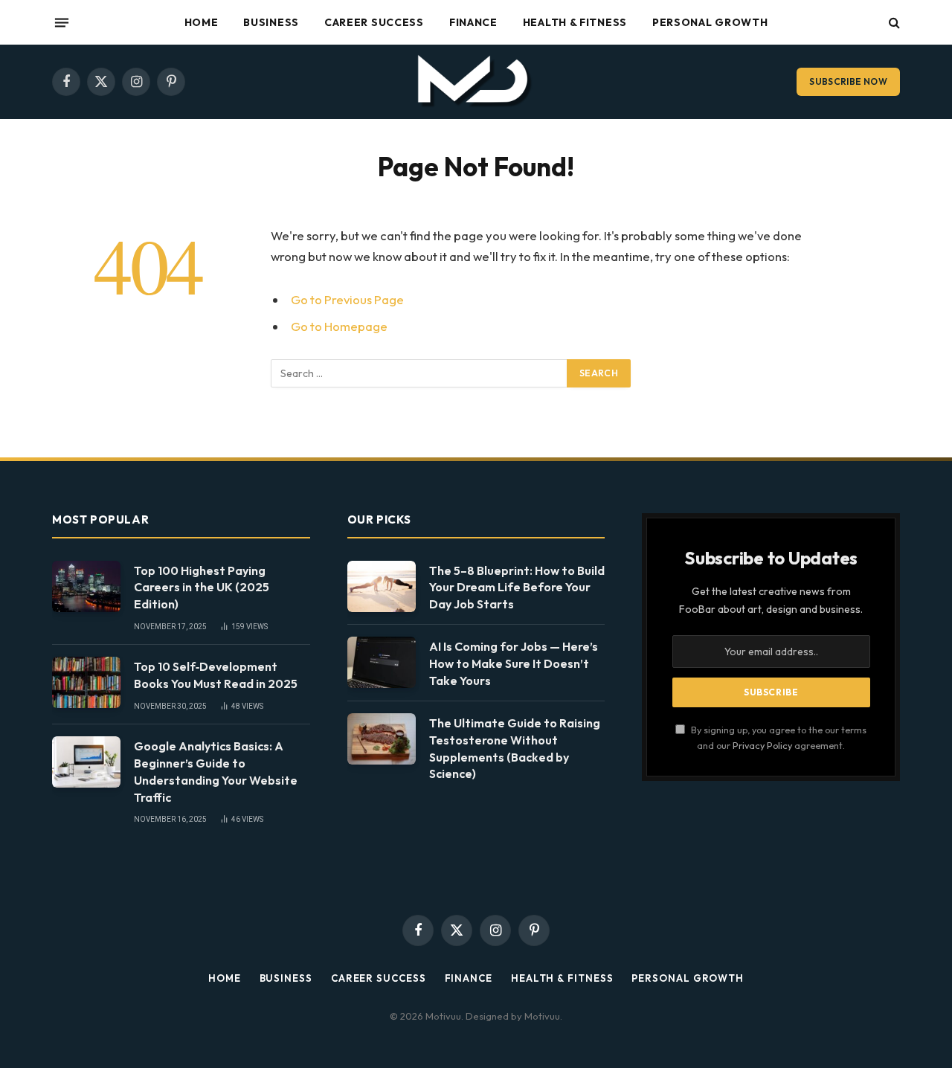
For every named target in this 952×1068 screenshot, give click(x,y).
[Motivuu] (476, 82)
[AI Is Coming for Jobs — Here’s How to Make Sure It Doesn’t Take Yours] (381, 662)
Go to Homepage (339, 326)
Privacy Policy (762, 745)
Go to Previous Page (347, 299)
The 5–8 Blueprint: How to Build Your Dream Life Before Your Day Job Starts (517, 587)
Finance (473, 22)
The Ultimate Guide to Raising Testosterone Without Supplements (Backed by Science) (514, 748)
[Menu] (61, 22)
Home (201, 22)
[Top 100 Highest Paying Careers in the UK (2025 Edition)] (86, 586)
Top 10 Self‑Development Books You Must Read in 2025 (216, 675)
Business (271, 22)
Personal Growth (710, 22)
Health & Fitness (575, 22)
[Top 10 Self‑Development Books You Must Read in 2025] (86, 682)
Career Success (374, 22)
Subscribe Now (848, 81)
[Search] (893, 22)
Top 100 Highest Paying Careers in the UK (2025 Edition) (201, 587)
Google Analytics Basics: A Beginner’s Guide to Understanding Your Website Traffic (216, 772)
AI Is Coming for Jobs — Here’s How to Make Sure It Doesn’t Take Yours (513, 663)
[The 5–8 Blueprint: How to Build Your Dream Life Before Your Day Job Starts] (381, 586)
